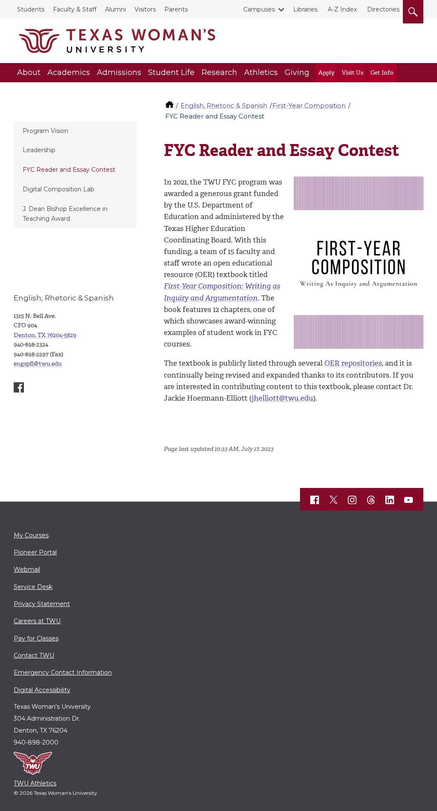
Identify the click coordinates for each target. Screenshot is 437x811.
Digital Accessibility (42, 690)
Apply (326, 73)
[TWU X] (334, 500)
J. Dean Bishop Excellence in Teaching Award (65, 213)
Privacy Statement (42, 604)
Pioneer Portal (35, 552)
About (29, 72)
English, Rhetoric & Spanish (224, 105)
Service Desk (33, 587)
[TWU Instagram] (352, 500)
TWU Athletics (35, 783)
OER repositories (353, 363)
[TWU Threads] (371, 500)
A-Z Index (342, 9)
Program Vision (45, 131)
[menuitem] (75, 131)
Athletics (261, 72)
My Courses (31, 535)
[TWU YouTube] (409, 500)
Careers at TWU (37, 621)
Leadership (39, 150)
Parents (176, 9)
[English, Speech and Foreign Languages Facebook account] (19, 387)
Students (30, 9)
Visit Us (352, 73)
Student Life (171, 72)
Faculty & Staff (74, 9)
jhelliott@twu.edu (282, 398)
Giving (297, 72)
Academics (68, 72)
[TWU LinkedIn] (390, 500)
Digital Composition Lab (58, 189)
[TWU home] (170, 105)
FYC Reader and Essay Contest (69, 169)
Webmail (27, 569)
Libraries (305, 9)
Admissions (119, 72)
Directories (383, 9)
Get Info (381, 73)
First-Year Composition (309, 105)
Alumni (115, 9)
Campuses (259, 9)
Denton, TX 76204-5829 (45, 335)
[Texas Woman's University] (117, 41)
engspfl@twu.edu (38, 364)
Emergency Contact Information (63, 672)
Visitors (145, 9)
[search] (413, 10)
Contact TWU (34, 655)
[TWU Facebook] (315, 500)
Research (219, 72)
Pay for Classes (36, 638)
